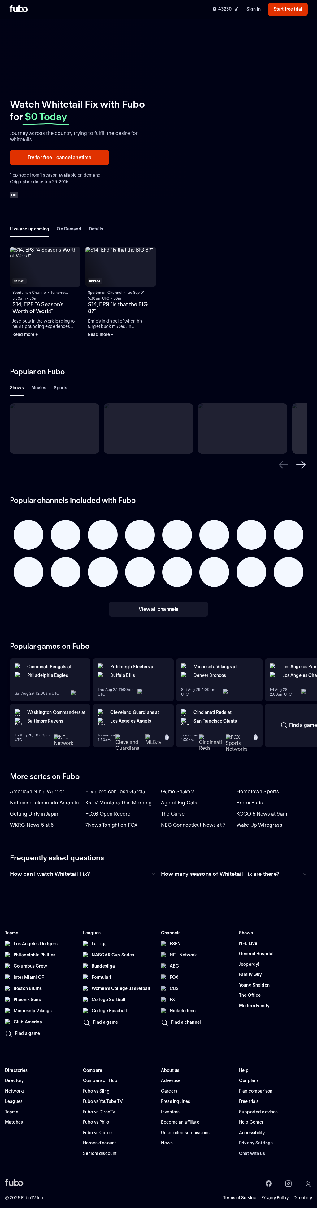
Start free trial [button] (288, 9)
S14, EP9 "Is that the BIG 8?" (118, 308)
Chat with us (252, 1153)
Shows (17, 387)
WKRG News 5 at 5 (32, 825)
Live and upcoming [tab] (29, 228)
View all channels (159, 609)
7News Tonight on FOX (111, 825)
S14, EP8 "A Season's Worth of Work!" (37, 308)
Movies (38, 387)
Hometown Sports (258, 791)
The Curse (173, 814)
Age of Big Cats (179, 803)
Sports (60, 387)
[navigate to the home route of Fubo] (18, 9)
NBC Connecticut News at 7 (193, 825)
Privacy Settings (256, 1142)
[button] (45, 267)
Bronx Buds (250, 803)
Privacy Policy (275, 1197)
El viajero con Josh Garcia (115, 791)
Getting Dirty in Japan (35, 814)
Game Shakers (178, 791)
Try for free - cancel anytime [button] (60, 157)
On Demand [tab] (69, 228)
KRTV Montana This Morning (118, 803)
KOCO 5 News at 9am (262, 814)
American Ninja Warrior (37, 791)
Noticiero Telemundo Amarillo (44, 803)
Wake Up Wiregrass (259, 825)
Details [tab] (96, 228)
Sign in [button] (253, 9)
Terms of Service (239, 1197)
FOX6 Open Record (108, 814)
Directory (302, 1197)
